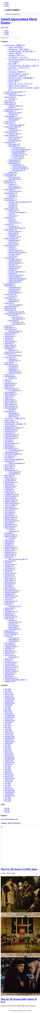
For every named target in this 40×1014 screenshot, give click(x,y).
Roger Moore (13, 146)
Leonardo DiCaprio (11, 494)
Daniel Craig (12, 172)
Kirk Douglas (9, 182)
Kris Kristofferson (10, 632)
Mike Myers (8, 676)
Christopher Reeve (10, 452)
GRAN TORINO (14, 277)
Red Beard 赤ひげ (15, 55)
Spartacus (11, 184)
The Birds (12, 249)
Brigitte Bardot (9, 615)
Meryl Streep (9, 198)
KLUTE (11, 219)
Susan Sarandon (10, 341)
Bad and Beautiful (14, 188)
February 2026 (9, 694)
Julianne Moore (9, 672)
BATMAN (12, 207)
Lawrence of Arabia (15, 305)
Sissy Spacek (9, 643)
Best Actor (12, 315)
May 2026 (8, 691)
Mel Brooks (8, 343)
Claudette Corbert (10, 500)
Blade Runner (13, 301)
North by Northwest (15, 250)
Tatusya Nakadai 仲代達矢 (13, 459)
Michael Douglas (10, 470)
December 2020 (9, 790)
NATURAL (12, 196)
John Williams (13, 639)
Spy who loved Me (18, 151)
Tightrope (11, 270)
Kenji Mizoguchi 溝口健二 (14, 424)
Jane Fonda (8, 217)
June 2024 (8, 725)
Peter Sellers (8, 475)
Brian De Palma (9, 401)
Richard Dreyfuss (10, 517)
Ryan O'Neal (9, 465)
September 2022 (10, 762)
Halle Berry (8, 653)
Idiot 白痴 (12, 63)
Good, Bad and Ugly (15, 275)
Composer (8, 636)
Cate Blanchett (9, 480)
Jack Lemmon (9, 175)
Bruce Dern (8, 650)
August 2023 (9, 743)
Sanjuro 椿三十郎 (15, 47)
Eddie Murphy (9, 582)
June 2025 (8, 708)
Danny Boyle (9, 477)
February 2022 (9, 774)
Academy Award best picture (13, 92)
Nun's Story (12, 242)
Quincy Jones (13, 638)
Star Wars (11, 296)
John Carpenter (9, 498)
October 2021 (9, 780)
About (7, 4)
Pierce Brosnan (13, 163)
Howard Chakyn (14, 622)
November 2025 (10, 699)
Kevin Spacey (9, 578)
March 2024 (8, 731)
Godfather (12, 128)
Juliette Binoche (9, 547)
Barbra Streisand (10, 404)
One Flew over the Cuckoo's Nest (19, 202)
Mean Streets (13, 233)
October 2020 (9, 794)
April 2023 (8, 750)
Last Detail (12, 205)
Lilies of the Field (14, 191)
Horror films (8, 327)
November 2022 (10, 759)
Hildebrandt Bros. (14, 629)
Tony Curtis (8, 362)
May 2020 (8, 801)
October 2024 (9, 718)
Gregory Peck (9, 123)
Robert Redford (9, 193)
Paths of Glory (13, 186)
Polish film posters (10, 436)
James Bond (8, 142)
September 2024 (10, 720)
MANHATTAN (14, 360)
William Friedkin (10, 536)
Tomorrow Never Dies (19, 168)
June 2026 (8, 689)
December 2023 (9, 736)
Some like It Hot (14, 289)
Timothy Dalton (13, 161)
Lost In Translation (10, 634)
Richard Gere (9, 461)
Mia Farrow (8, 445)
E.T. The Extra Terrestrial (16, 212)
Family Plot (12, 256)
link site (7, 808)
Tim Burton (8, 566)
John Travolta (9, 310)
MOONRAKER (17, 153)
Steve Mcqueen (9, 308)
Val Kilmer (8, 489)
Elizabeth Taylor (10, 552)
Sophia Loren (9, 336)
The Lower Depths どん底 (17, 74)
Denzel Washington (11, 333)
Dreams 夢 (12, 81)
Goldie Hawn (9, 399)
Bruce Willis (8, 587)
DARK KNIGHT (10, 596)
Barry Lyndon (13, 139)
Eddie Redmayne (10, 526)
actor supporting (17, 319)
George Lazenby (14, 160)
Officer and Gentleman (16, 463)
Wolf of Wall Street (14, 373)
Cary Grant (8, 440)
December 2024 (9, 715)
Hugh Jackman (9, 589)
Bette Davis (8, 340)
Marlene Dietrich (10, 394)
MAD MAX (12, 350)
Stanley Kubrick (10, 135)
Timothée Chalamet (11, 671)
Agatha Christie (9, 426)
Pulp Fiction (12, 416)
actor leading (16, 317)
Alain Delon (8, 613)
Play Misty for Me (14, 259)
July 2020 (8, 797)
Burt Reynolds (9, 583)
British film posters (10, 306)
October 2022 (9, 760)
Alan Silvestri (13, 641)
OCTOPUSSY (17, 156)
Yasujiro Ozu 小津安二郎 (13, 418)
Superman (8, 338)
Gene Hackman (9, 93)
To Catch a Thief (14, 254)
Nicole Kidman (9, 554)
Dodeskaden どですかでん (18, 67)
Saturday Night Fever (15, 312)
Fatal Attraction (13, 473)
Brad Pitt (7, 562)
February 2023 (9, 753)
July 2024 (8, 724)
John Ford (8, 557)
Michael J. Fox (9, 353)
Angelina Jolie (9, 681)
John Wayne (8, 334)
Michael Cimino (10, 519)
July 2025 (8, 706)
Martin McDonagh (10, 508)
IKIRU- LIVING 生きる (17, 86)
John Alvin (12, 624)
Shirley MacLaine (10, 406)
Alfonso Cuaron (10, 479)
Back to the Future (14, 355)
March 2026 (8, 692)
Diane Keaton (9, 102)
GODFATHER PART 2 (16, 228)
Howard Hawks (9, 524)
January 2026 (9, 696)
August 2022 (9, 764)
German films (9, 284)
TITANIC (8, 660)
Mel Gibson (8, 348)
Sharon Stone (9, 528)
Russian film (8, 522)
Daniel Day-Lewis (10, 667)
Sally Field (8, 441)
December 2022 (9, 757)
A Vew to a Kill (17, 158)
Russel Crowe (9, 576)
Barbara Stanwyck (10, 482)
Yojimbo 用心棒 (14, 53)
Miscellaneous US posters (12, 427)
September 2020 (10, 795)
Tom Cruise (8, 100)
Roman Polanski (10, 132)
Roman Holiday (13, 240)
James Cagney (9, 466)
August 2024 (9, 722)
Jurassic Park (13, 216)
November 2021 (10, 778)
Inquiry (7, 6)
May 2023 (8, 748)
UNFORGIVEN (14, 261)
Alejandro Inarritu (10, 662)
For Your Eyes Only (18, 154)
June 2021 (8, 785)
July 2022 (8, 766)
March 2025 (8, 711)
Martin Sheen (9, 631)
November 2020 (10, 792)
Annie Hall (12, 359)
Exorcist (11, 538)
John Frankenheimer (11, 521)
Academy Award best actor (13, 313)
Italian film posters (10, 438)
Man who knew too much (16, 252)
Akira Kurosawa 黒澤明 (13, 45)
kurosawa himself (14, 80)
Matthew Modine (10, 501)
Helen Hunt (8, 603)
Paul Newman (9, 376)
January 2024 (9, 734)
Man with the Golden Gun (20, 149)
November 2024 (10, 717)
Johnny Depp (9, 569)
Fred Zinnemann (10, 329)
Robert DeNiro (9, 230)
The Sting (12, 195)
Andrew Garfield (10, 505)
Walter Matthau (9, 447)
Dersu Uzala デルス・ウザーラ (19, 83)
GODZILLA (9, 648)
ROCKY (11, 409)
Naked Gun (8, 387)
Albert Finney (9, 487)
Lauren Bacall (9, 433)
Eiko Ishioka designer (11, 590)
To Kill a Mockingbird (15, 125)
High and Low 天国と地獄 (18, 49)
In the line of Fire (14, 266)
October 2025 (9, 701)
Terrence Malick (10, 174)
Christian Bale (9, 493)
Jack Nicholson (9, 200)
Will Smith (8, 585)
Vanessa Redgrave (10, 678)
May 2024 (8, 727)
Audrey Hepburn (10, 238)
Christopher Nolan (10, 646)
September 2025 (10, 703)
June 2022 (8, 767)
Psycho (11, 247)
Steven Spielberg (10, 209)
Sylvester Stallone (10, 408)
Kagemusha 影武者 (15, 72)
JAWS (11, 214)
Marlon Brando (9, 669)
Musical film (8, 385)
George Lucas (9, 294)
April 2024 (8, 729)
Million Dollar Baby (15, 263)
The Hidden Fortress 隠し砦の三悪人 (21, 51)
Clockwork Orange (14, 137)
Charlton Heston (10, 383)
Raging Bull (12, 235)
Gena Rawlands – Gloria (12, 352)
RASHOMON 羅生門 (16, 76)
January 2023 (9, 755)
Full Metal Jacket (14, 140)
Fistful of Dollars (14, 282)
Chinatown (12, 203)
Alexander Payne (10, 611)
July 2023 (8, 745)
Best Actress (12, 320)
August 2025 (9, 704)
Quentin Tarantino (10, 443)
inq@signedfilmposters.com (9, 819)
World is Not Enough (19, 167)
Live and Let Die (17, 147)
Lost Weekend (13, 291)
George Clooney (10, 564)
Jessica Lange (9, 395)
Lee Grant (8, 599)
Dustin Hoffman (10, 116)
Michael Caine (9, 97)
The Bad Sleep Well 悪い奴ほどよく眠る (22, 65)
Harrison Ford (9, 298)
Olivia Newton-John (11, 503)
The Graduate (13, 119)
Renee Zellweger (10, 601)
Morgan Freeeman (10, 429)
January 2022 (9, 776)
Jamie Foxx (8, 374)
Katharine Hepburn (11, 388)
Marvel (7, 380)
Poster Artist (8, 618)
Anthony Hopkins (10, 592)
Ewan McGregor (10, 431)
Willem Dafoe (9, 608)
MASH (11, 107)
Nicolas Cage (9, 550)
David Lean (8, 303)
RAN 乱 (12, 70)
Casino (11, 529)
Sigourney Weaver (10, 665)
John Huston (8, 674)
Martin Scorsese (9, 364)
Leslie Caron (9, 491)
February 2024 (9, 732)
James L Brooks (9, 652)
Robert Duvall (9, 561)
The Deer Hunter (14, 231)
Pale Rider (12, 273)
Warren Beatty (9, 111)
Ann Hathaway (9, 456)
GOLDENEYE (17, 165)
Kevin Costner (9, 655)
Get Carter (12, 99)
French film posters (10, 434)
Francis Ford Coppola (11, 126)
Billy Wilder (8, 285)
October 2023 (9, 739)
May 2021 (8, 787)
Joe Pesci (7, 604)
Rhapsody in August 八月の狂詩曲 (20, 78)
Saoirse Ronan (9, 597)
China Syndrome (14, 223)
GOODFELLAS (14, 236)
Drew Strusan (13, 625)
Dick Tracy (12, 114)
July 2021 (8, 783)
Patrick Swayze (9, 555)
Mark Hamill (9, 542)
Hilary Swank (9, 420)
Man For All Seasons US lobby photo (19, 869)
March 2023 (8, 752)
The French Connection (16, 95)
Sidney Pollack (9, 580)
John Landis (8, 510)
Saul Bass (12, 620)
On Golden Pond (14, 390)
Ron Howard (9, 575)
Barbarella (12, 221)
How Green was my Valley (17, 559)
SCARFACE (13, 226)
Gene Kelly (8, 543)
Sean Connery (13, 144)
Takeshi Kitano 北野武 (12, 454)
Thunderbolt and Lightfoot (17, 278)
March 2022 (8, 773)
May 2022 (8, 769)
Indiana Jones (13, 210)
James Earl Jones (10, 617)
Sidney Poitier (9, 189)
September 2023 (10, 741)
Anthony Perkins (10, 486)
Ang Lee (7, 381)
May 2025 (8, 710)
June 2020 (8, 799)
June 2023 (8, 746)
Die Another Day (17, 170)
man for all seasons (14, 331)
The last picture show (15, 450)
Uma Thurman (9, 645)
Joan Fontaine (9, 512)
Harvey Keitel (9, 411)
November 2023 (10, 738)
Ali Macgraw (9, 568)
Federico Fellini (9, 347)
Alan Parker (8, 484)
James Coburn (9, 345)
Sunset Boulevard (14, 287)
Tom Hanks (8, 514)
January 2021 (9, 788)
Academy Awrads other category (15, 679)
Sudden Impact (13, 268)
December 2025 (9, 698)
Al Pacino (8, 224)
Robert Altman (9, 104)
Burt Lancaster (9, 392)
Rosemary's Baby (14, 133)
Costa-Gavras (9, 507)
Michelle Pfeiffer (10, 535)
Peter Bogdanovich (10, 448)
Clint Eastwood (9, 257)
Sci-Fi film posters (10, 496)
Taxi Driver (12, 367)
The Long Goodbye (15, 106)
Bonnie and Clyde (14, 113)
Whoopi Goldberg (10, 422)
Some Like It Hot (14, 179)
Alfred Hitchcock (10, 245)
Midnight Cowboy (14, 118)
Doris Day (8, 326)
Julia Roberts (9, 594)
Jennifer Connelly (10, 548)
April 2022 (8, 771)
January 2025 (9, 713)
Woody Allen (9, 357)
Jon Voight (8, 533)
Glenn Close (8, 540)
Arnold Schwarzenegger (12, 109)
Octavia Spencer (10, 515)
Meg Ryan (8, 610)
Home (6, 2)
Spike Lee (8, 397)
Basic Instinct (13, 531)
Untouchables (13, 657)
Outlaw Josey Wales (15, 280)
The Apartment (13, 177)
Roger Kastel (13, 627)
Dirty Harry (12, 264)
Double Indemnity (14, 292)
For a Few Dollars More (16, 271)
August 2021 (9, 781)
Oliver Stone (8, 181)
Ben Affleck (8, 457)
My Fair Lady (13, 243)
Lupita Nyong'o (9, 573)
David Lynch (9, 121)
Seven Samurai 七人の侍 (17, 57)
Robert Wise (8, 468)
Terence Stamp (9, 664)
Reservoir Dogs (13, 415)
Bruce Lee (8, 659)
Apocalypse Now (14, 130)
